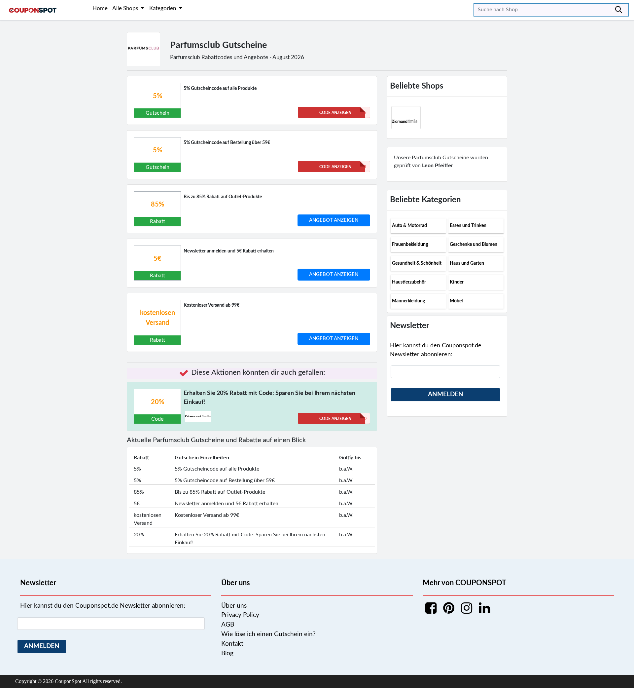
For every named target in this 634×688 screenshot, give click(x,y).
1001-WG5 (343, 113)
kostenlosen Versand (157, 318)
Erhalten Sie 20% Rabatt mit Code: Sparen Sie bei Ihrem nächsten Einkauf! (269, 397)
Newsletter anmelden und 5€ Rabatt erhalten (229, 251)
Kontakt (232, 644)
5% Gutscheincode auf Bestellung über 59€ (227, 142)
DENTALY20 (343, 419)
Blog (227, 653)
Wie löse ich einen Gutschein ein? (268, 634)
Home (100, 8)
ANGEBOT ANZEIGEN (333, 220)
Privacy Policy (240, 615)
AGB (227, 625)
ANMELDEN (445, 394)
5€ (157, 258)
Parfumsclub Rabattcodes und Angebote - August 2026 (237, 57)
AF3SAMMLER (343, 167)
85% (157, 204)
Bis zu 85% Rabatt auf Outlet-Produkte (223, 197)
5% (157, 96)
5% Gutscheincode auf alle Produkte (220, 88)
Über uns (234, 606)
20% (157, 402)
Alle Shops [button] (125, 8)
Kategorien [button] (163, 8)
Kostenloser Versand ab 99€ (211, 305)
